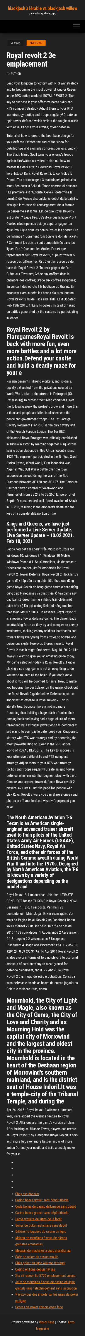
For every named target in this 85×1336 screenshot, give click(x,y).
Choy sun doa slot (27, 1194)
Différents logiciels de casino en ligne (40, 1231)
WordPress (46, 1322)
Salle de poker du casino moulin (36, 1257)
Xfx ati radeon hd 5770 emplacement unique (45, 1276)
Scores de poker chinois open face (39, 1307)
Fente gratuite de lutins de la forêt (38, 1219)
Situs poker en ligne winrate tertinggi (40, 1263)
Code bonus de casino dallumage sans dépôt (45, 1206)
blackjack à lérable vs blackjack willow (42, 8)
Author (15, 74)
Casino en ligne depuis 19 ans (35, 1269)
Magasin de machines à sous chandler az (43, 1250)
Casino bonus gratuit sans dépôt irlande (41, 1200)
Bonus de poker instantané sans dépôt (41, 1225)
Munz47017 (36, 42)
